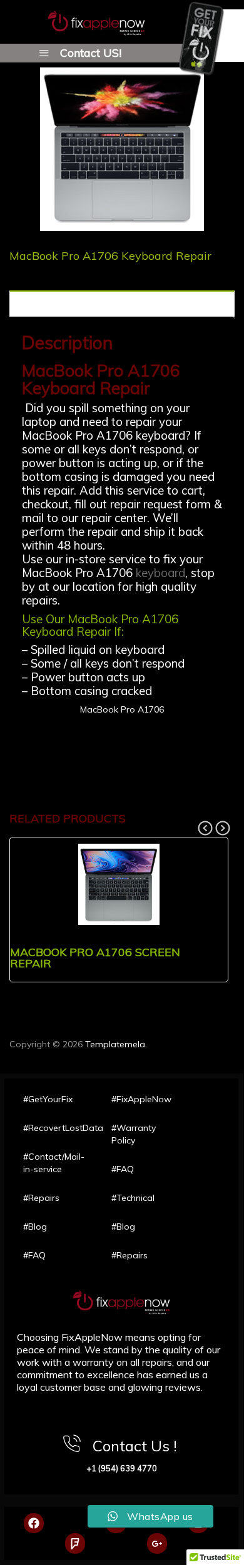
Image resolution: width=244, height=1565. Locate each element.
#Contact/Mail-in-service (53, 1163)
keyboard (160, 572)
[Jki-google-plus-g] (157, 1543)
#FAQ (34, 1255)
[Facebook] (34, 1523)
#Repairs (41, 1197)
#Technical (133, 1197)
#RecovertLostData (54, 1127)
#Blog (35, 1226)
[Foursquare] (75, 1543)
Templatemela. (116, 1044)
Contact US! (90, 52)
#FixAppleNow (141, 1099)
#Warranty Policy (133, 1134)
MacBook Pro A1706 (122, 709)
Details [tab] (26, 304)
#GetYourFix (48, 1099)
